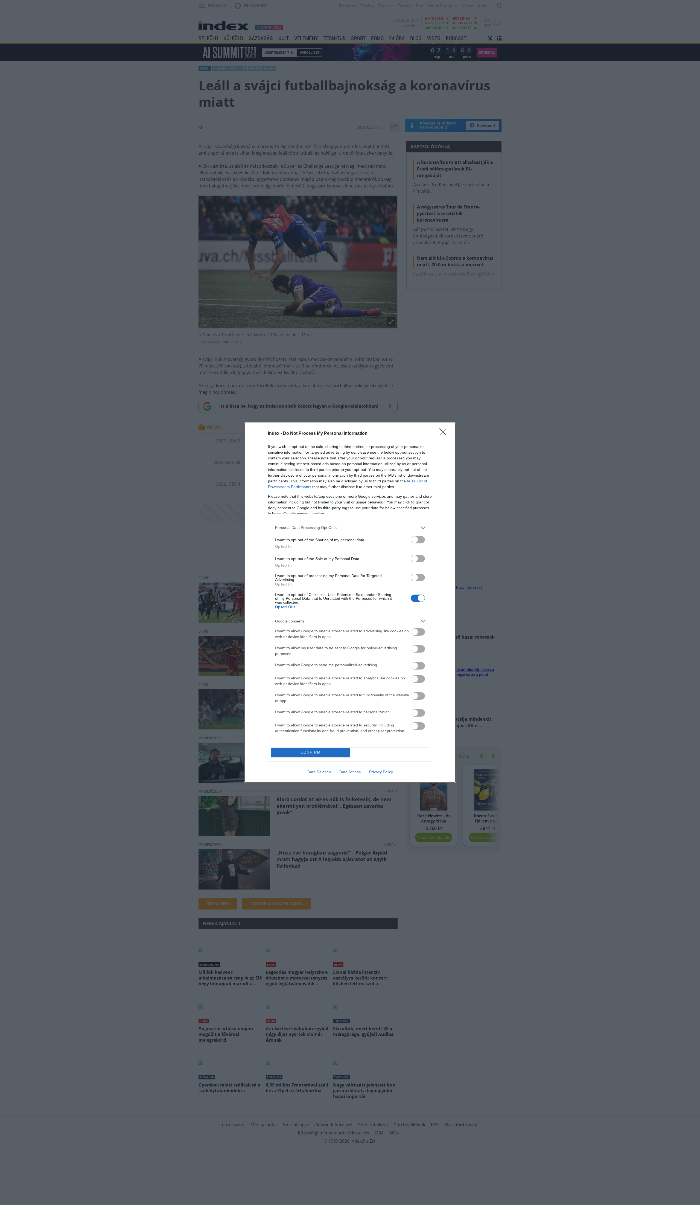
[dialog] (350, 602)
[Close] (444, 433)
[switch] (418, 539)
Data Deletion (319, 772)
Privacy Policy (381, 772)
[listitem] (350, 528)
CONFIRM (311, 752)
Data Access (350, 772)
